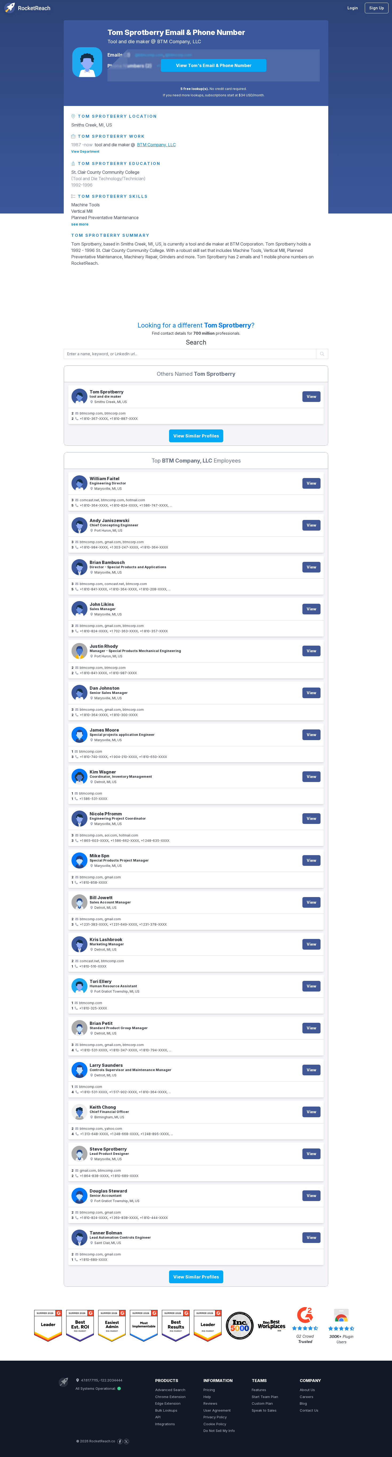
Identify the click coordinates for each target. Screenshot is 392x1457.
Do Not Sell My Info (219, 1430)
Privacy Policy (215, 1417)
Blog (303, 1403)
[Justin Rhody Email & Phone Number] (79, 651)
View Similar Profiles (196, 436)
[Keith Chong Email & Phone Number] (79, 1112)
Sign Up (376, 8)
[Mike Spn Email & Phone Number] (79, 860)
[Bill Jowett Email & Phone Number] (79, 902)
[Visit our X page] (126, 1441)
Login (352, 8)
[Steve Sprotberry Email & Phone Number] (79, 1154)
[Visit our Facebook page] (120, 1441)
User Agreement (217, 1410)
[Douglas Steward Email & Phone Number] (79, 1196)
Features (259, 1390)
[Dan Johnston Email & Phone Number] (79, 693)
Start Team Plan (265, 1397)
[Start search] (322, 354)
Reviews (210, 1403)
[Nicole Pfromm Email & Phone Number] (79, 819)
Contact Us (309, 1410)
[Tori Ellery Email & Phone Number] (79, 986)
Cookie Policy (214, 1424)
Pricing (209, 1390)
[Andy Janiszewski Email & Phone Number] (79, 525)
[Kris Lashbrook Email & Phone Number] (79, 944)
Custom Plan (262, 1403)
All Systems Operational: (96, 1388)
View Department (85, 151)
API (158, 1417)
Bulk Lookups (166, 1410)
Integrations (165, 1424)
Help (207, 1397)
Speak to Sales (264, 1410)
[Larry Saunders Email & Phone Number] (79, 1070)
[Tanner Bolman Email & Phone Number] (79, 1238)
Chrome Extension (170, 1397)
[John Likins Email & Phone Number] (79, 609)
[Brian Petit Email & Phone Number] (79, 1028)
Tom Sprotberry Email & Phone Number (176, 32)
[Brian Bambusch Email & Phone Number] (79, 567)
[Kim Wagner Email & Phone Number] (79, 777)
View (311, 396)
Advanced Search (170, 1390)
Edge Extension (168, 1403)
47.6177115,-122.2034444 (101, 1380)
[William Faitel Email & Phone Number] (79, 483)
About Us (307, 1390)
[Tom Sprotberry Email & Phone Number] (87, 62)
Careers (306, 1397)
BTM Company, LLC (179, 41)
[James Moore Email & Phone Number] (79, 735)
